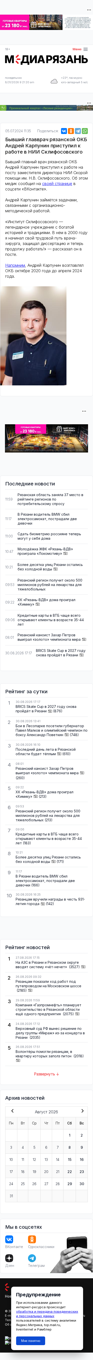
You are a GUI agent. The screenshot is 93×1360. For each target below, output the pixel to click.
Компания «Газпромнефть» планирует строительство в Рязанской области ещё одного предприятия (48, 1009)
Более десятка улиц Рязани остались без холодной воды (50, 566)
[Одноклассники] (71, 131)
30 (82, 1184)
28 (58, 1184)
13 (46, 1159)
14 (57, 1159)
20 (46, 1172)
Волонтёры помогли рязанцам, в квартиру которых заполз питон (44, 1053)
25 (23, 1184)
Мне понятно (30, 1341)
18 (23, 1172)
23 (82, 1172)
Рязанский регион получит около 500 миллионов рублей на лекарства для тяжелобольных (50, 584)
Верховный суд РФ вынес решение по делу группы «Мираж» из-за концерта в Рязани (50, 1033)
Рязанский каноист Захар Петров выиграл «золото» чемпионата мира (49, 637)
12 (34, 1159)
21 (57, 1172)
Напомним (15, 265)
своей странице (57, 183)
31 (11, 1196)
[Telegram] (78, 131)
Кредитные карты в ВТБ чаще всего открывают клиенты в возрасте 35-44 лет (51, 619)
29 (69, 1184)
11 (23, 1159)
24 (11, 1184)
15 (69, 1159)
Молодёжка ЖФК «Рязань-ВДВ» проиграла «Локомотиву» (45, 551)
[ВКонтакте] (64, 131)
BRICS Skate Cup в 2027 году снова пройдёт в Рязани (61, 652)
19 (34, 1172)
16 (82, 1159)
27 (46, 1184)
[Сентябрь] (81, 1111)
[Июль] (11, 1111)
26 (34, 1184)
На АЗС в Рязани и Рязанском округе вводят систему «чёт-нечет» (47, 964)
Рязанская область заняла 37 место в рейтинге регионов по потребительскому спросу (50, 499)
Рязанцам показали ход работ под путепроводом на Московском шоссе (48, 983)
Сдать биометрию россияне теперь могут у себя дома (49, 536)
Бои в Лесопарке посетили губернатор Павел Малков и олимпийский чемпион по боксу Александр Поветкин (52, 730)
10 (11, 1159)
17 (11, 1172)
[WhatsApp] (85, 131)
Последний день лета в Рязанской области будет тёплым (46, 751)
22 (69, 1172)
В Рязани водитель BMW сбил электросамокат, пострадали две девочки (47, 518)
